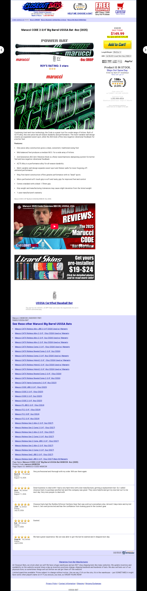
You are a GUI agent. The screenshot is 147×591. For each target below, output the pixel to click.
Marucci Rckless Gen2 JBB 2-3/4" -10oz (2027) (34, 454)
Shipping (80, 583)
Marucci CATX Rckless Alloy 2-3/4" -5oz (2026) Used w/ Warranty (41, 338)
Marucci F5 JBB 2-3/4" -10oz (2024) (29, 405)
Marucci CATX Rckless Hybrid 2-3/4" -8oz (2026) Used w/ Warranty (42, 369)
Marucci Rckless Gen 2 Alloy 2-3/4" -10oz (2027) (34, 432)
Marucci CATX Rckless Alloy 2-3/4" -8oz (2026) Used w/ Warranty (41, 342)
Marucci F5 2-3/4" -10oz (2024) (27, 410)
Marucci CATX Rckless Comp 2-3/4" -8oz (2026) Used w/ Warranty (42, 356)
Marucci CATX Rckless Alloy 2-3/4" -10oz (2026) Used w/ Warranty (42, 333)
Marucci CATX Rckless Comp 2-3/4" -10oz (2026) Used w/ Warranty (42, 347)
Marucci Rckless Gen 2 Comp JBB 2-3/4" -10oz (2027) (37, 441)
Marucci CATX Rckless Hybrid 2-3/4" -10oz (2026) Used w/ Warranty (42, 360)
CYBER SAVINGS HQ (18, 19)
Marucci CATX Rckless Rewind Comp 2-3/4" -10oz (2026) (38, 374)
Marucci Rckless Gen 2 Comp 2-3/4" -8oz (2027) (34, 437)
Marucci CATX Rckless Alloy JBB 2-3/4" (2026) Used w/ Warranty (41, 329)
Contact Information (67, 583)
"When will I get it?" (117, 75)
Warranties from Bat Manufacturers (73, 562)
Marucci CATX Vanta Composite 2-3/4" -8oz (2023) (36, 383)
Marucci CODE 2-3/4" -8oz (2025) (28, 401)
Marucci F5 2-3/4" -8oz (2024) (27, 419)
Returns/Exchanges (93, 583)
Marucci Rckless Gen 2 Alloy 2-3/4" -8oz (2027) (34, 445)
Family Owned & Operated (42, 12)
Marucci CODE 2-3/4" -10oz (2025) (29, 392)
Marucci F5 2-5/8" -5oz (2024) (27, 414)
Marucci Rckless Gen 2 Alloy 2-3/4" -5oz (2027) (34, 423)
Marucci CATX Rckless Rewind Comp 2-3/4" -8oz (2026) (37, 378)
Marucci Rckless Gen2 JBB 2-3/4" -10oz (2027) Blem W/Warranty (41, 459)
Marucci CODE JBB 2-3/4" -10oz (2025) (31, 387)
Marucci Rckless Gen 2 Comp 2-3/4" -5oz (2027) (34, 450)
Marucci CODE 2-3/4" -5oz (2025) (28, 396)
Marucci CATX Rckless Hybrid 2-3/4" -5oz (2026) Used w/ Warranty (42, 365)
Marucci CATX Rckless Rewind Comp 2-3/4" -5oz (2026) (37, 351)
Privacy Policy (51, 583)
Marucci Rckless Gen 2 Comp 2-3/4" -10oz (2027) (35, 428)
